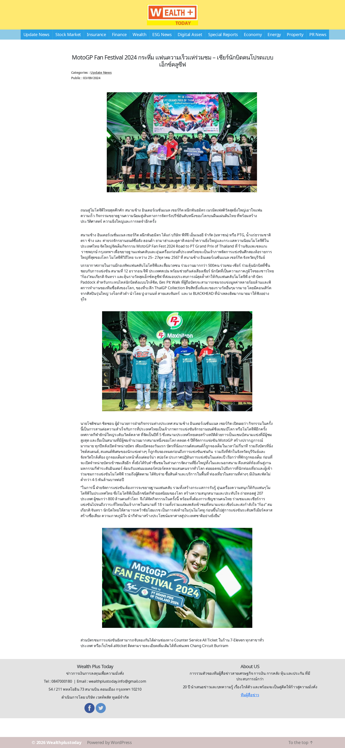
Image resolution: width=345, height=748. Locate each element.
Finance (119, 34)
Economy (253, 34)
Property (295, 34)
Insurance (96, 34)
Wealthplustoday (63, 742)
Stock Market (68, 34)
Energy (274, 34)
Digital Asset (190, 34)
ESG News (162, 34)
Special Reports (223, 34)
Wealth (139, 34)
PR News (317, 34)
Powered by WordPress (109, 742)
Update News (36, 34)
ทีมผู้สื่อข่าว (250, 694)
